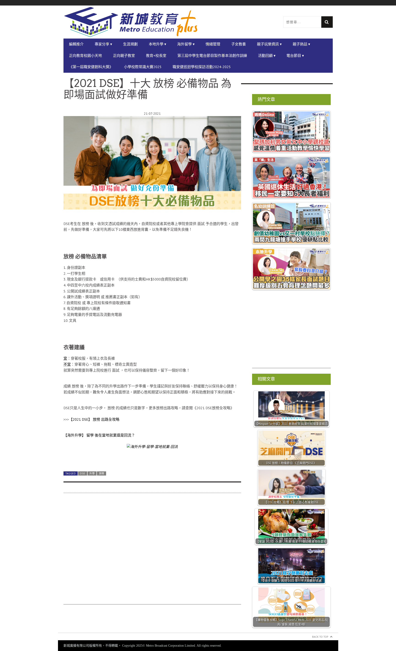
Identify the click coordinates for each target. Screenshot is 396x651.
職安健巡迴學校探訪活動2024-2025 (202, 66)
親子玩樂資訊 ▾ (269, 44)
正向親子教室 (124, 55)
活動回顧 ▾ (266, 55)
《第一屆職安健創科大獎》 (91, 66)
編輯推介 (76, 44)
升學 (92, 473)
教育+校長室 (156, 55)
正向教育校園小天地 (85, 55)
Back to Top (320, 636)
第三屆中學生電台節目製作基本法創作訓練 (212, 55)
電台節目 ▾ (295, 55)
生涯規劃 (130, 44)
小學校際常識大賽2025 (143, 66)
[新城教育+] (130, 22)
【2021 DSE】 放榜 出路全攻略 (94, 419)
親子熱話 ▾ (301, 44)
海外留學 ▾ (186, 44)
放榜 (101, 473)
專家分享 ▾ (103, 44)
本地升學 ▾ (157, 44)
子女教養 (238, 44)
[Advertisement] (152, 551)
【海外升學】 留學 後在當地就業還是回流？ (99, 435)
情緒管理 (213, 44)
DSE (82, 473)
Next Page (152, 457)
